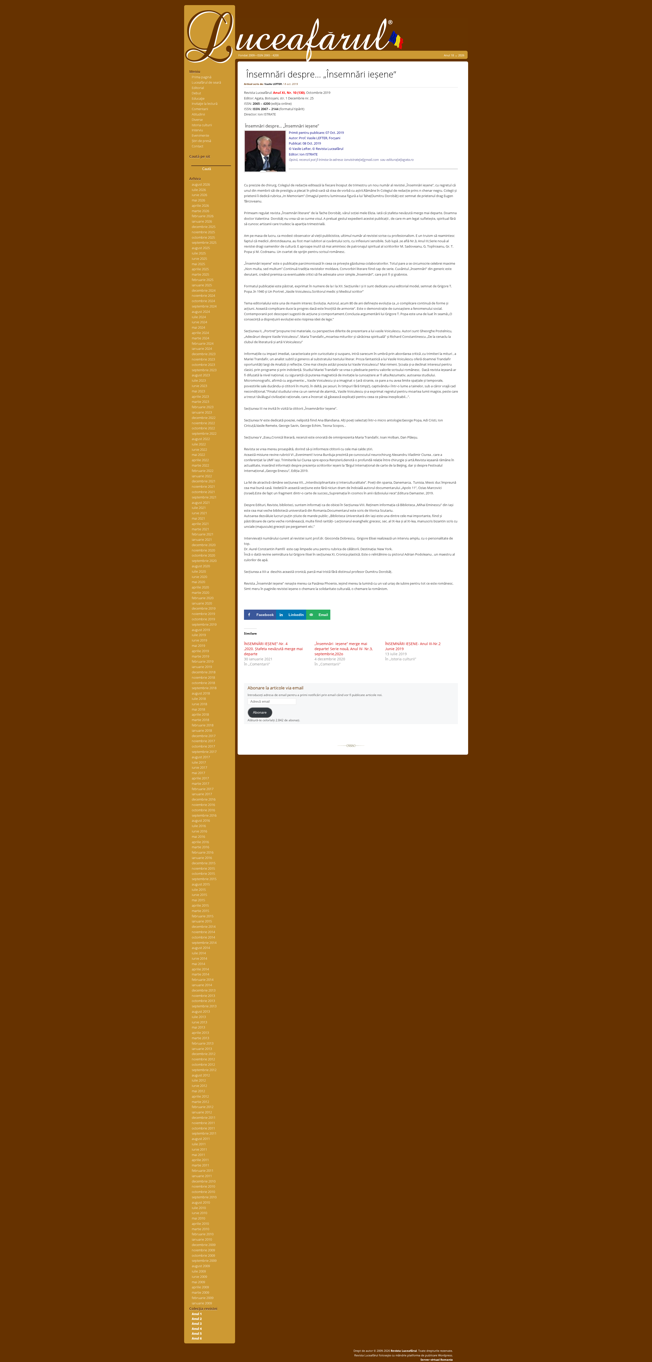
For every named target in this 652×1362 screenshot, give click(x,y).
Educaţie (198, 98)
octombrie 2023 (203, 364)
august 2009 (201, 1266)
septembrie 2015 (204, 879)
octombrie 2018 (203, 682)
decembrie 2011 (203, 1117)
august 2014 (201, 947)
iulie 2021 (199, 507)
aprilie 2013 (200, 1032)
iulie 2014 (199, 953)
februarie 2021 (202, 534)
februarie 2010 (202, 1234)
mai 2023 (198, 391)
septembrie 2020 (204, 560)
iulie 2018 (199, 698)
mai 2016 (198, 836)
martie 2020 (200, 592)
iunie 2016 (199, 831)
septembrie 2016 (204, 815)
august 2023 (201, 375)
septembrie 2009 (204, 1260)
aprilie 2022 (200, 460)
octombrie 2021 (203, 492)
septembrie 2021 (204, 497)
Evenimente (200, 135)
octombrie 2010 (203, 1191)
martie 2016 (200, 847)
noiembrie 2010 (203, 1186)
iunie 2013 (199, 1022)
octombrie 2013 (203, 1000)
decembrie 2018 (203, 672)
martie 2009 (200, 1292)
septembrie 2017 (204, 751)
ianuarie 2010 (202, 1239)
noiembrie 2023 (203, 359)
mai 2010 (198, 1218)
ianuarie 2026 (202, 221)
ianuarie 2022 (202, 476)
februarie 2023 (202, 407)
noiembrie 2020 (203, 550)
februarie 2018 (202, 725)
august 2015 (201, 884)
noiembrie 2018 (203, 677)
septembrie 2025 (204, 242)
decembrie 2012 (203, 1053)
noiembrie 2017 (203, 741)
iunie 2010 (199, 1213)
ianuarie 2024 (202, 348)
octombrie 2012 (203, 1064)
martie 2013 (200, 1038)
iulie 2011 (199, 1144)
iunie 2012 (199, 1085)
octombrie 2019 (203, 619)
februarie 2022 (202, 470)
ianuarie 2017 (202, 794)
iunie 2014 (199, 958)
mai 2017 (198, 772)
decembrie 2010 (203, 1181)
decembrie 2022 (203, 417)
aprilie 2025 (200, 269)
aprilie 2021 (200, 523)
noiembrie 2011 (203, 1123)
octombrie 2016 (203, 810)
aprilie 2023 (200, 396)
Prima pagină (201, 77)
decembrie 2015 (203, 863)
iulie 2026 (199, 189)
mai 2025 (198, 264)
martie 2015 (200, 910)
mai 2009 (198, 1282)
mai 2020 (198, 582)
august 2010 (201, 1202)
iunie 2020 (199, 576)
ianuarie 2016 (202, 857)
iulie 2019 (199, 635)
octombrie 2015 (203, 873)
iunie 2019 (199, 640)
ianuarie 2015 (202, 921)
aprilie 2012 (200, 1096)
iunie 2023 (199, 385)
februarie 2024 (202, 343)
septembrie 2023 (204, 370)
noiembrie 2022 (203, 423)
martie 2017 (200, 783)
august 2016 (201, 820)
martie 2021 (200, 529)
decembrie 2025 (203, 226)
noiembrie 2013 (203, 995)
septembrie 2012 (204, 1070)
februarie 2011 (202, 1170)
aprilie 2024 (200, 332)
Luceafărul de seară (206, 82)
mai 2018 (198, 709)
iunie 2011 (199, 1149)
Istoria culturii (202, 125)
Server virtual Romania (436, 1359)
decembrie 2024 (203, 290)
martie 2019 (200, 656)
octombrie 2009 (203, 1255)
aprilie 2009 (200, 1287)
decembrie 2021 (203, 481)
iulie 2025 (199, 253)
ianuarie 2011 (202, 1176)
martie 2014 (200, 974)
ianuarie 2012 (202, 1112)
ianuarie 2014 (202, 985)
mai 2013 (198, 1027)
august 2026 (201, 184)
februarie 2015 (202, 916)
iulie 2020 (199, 571)
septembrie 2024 (204, 306)
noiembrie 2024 (203, 295)
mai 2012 (198, 1091)
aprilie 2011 (200, 1160)
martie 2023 (200, 401)
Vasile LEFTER (273, 84)
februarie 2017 (202, 789)
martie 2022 (200, 465)
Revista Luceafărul (403, 1351)
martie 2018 (200, 719)
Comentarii (200, 109)
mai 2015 (198, 900)
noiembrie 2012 (203, 1059)
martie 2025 (200, 274)
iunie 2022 (199, 449)
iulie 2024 (199, 317)
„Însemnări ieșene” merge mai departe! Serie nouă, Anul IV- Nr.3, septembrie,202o (344, 648)
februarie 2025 (202, 279)
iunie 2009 (199, 1276)
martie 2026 (200, 211)
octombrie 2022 (203, 428)
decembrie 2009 (203, 1244)
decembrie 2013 (203, 990)
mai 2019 (198, 645)
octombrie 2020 (203, 555)
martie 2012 (200, 1101)
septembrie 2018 (204, 688)
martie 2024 (200, 338)
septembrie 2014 (204, 942)
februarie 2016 (202, 852)
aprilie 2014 (200, 969)
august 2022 (201, 438)
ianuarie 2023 (202, 412)
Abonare (260, 712)
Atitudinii (198, 114)
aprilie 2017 (200, 778)
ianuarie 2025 (202, 285)
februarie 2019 (202, 661)
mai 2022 (198, 454)
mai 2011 (198, 1154)
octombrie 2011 (203, 1128)
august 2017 (201, 757)
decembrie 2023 (203, 354)
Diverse (197, 119)
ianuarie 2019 (202, 666)
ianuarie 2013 (202, 1048)
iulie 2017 (199, 762)
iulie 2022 (199, 444)
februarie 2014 (202, 979)
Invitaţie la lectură (205, 103)
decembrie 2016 (203, 799)
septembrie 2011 (204, 1133)
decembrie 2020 (203, 545)
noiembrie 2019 (203, 613)
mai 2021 (198, 518)
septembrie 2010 (204, 1197)
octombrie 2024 (203, 301)
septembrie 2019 (204, 624)
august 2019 (201, 629)
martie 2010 (200, 1229)
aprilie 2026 (200, 205)
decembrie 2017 (203, 736)
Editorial (198, 87)
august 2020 (201, 566)
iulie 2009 (199, 1271)
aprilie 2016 (200, 842)
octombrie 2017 (203, 746)
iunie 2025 (199, 258)
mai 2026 (198, 200)
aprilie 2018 (200, 714)
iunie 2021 (199, 513)
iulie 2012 (199, 1080)
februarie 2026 (202, 216)
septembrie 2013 (204, 1006)
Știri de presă (201, 140)
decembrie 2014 (203, 926)
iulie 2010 (199, 1207)
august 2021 (201, 502)
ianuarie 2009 (202, 1303)
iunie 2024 (199, 322)
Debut (196, 93)
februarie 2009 (202, 1297)
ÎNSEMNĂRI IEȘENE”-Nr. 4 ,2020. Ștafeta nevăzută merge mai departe (273, 648)
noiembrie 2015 (203, 868)
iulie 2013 (199, 1016)
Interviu (197, 130)
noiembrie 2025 (203, 232)
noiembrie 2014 (203, 932)
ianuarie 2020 (202, 603)
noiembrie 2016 (203, 804)
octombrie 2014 (203, 937)
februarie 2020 (202, 598)
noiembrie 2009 (203, 1250)
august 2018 (201, 693)
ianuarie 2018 (202, 730)
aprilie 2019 (200, 651)
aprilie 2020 (200, 587)
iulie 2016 (199, 826)
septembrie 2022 (204, 433)
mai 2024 (198, 327)
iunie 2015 (199, 894)
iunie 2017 (199, 767)
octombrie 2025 (203, 237)
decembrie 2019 (203, 608)
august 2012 (201, 1075)
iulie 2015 (199, 889)
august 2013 (201, 1011)
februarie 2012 (202, 1106)
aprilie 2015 (200, 905)
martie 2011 (200, 1165)
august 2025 (201, 248)
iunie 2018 (199, 704)
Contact (197, 146)
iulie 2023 (199, 380)
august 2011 (201, 1138)
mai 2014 (198, 963)
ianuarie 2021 (202, 539)
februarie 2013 (202, 1043)
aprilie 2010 (200, 1223)
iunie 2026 (199, 194)
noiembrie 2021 (203, 486)
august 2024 (201, 311)
